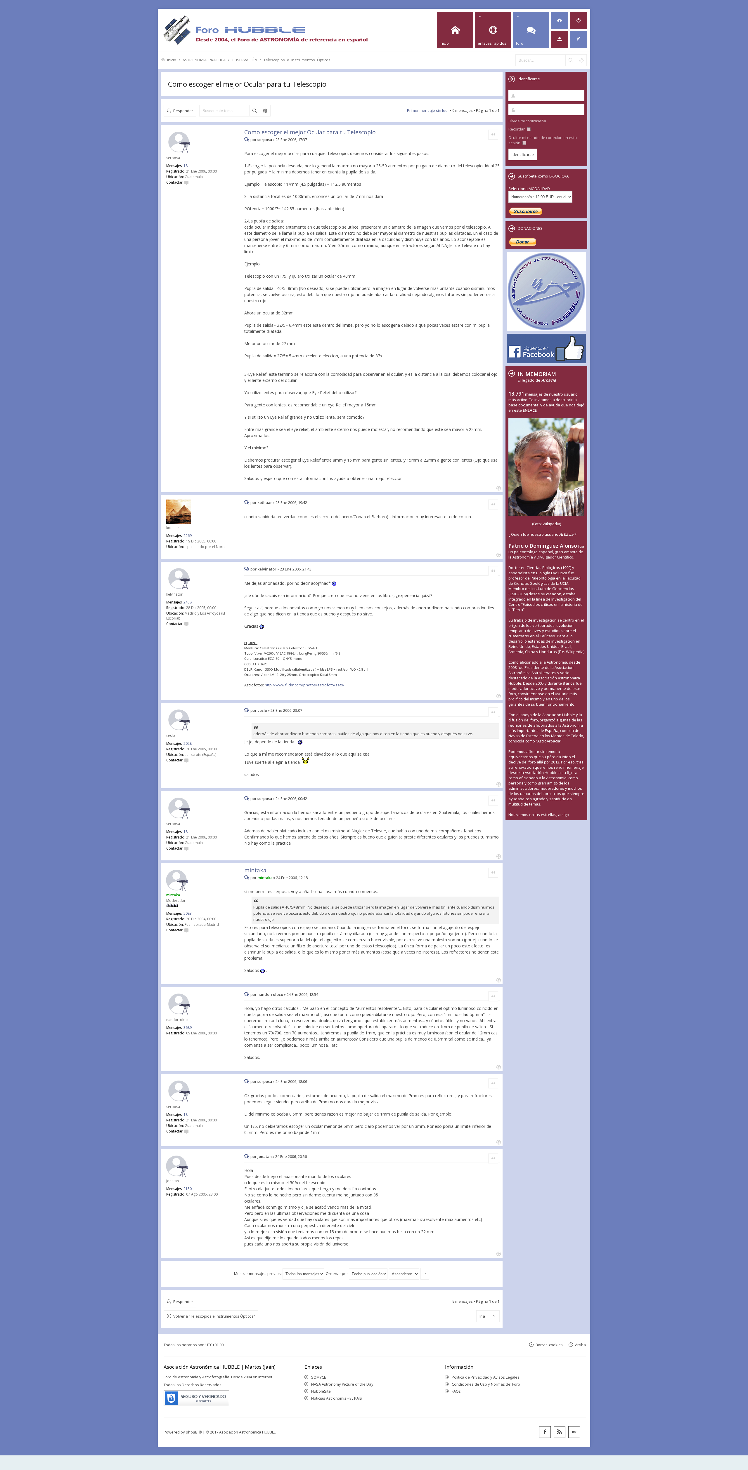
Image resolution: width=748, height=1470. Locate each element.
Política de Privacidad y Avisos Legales (486, 1377)
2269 (187, 535)
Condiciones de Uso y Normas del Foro (486, 1384)
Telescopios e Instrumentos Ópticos (297, 60)
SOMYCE (318, 1377)
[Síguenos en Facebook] (545, 1432)
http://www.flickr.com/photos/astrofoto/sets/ (304, 685)
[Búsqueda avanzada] (581, 60)
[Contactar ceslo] (186, 760)
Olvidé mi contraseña (527, 120)
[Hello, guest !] (559, 39)
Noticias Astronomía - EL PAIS (336, 1398)
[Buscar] (570, 60)
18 (185, 165)
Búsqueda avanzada (265, 110)
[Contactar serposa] (186, 182)
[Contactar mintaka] (186, 930)
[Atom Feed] (559, 1432)
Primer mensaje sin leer (428, 110)
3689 (187, 1027)
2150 (187, 1188)
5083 (187, 913)
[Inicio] (265, 30)
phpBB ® (194, 1432)
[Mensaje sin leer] (247, 139)
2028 (187, 743)
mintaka (255, 870)
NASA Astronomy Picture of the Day (342, 1384)
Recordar (517, 129)
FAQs (456, 1391)
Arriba (580, 1345)
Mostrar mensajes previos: (258, 1273)
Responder (183, 110)
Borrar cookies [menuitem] (549, 1345)
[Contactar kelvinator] (186, 623)
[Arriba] (498, 487)
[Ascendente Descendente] (404, 1273)
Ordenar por (337, 1273)
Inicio (171, 60)
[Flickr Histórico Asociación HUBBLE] (574, 1432)
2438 (187, 602)
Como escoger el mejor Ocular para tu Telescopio (247, 84)
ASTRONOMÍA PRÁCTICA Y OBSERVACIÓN (220, 60)
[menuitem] (559, 20)
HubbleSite (321, 1391)
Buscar (254, 110)
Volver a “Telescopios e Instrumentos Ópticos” (214, 1316)
